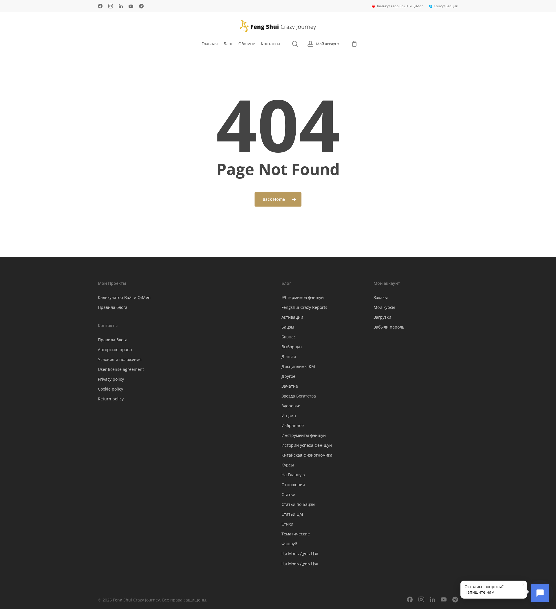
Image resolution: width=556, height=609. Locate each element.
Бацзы (287, 327)
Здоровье (290, 406)
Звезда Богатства (298, 396)
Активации (292, 317)
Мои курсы (384, 307)
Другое (288, 376)
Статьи (288, 494)
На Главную (293, 474)
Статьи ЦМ (292, 514)
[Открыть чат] (540, 593)
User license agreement (121, 369)
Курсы (287, 465)
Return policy (111, 399)
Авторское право (115, 349)
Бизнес (288, 337)
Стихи (287, 524)
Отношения (293, 484)
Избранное (292, 425)
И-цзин (288, 415)
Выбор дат (291, 346)
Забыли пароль (389, 327)
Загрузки (382, 317)
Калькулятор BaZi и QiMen (124, 297)
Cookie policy (110, 389)
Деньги (288, 356)
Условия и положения (120, 359)
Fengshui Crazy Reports (304, 307)
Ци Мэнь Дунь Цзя (299, 553)
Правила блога (112, 307)
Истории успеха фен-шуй (306, 445)
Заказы (381, 297)
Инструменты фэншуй (303, 435)
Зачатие (289, 386)
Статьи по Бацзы (298, 504)
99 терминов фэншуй (302, 297)
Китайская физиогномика (306, 455)
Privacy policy (111, 379)
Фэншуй (289, 543)
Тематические (295, 534)
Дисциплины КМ (298, 366)
